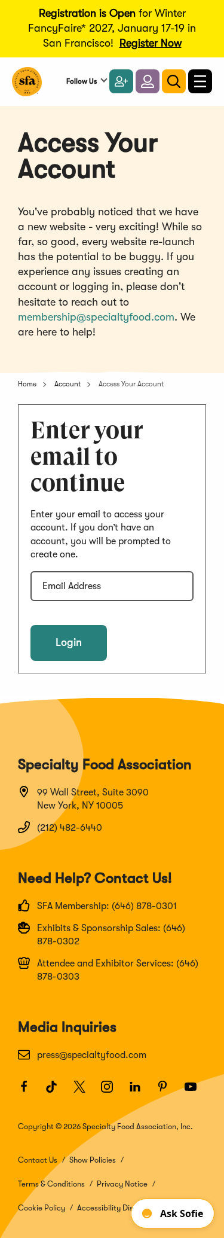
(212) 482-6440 (69, 827)
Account (67, 384)
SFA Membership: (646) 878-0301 (107, 906)
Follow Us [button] (81, 81)
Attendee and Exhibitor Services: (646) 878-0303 (117, 970)
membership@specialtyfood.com (96, 317)
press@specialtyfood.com (91, 1055)
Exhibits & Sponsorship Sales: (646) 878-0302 (111, 935)
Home (27, 384)
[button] (147, 81)
